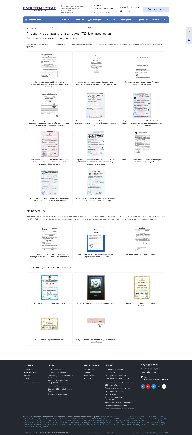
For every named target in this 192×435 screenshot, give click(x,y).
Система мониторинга (114, 369)
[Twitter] (153, 386)
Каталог (109, 365)
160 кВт (51, 419)
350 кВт (130, 419)
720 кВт (67, 421)
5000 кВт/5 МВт (94, 425)
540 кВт (37, 421)
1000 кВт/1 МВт (92, 421)
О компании (28, 369)
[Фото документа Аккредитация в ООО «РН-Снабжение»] (142, 239)
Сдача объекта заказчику (58, 394)
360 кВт (138, 419)
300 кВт (109, 419)
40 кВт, (128, 417)
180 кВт (58, 419)
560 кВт (45, 421)
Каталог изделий (36, 20)
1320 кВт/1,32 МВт (151, 421)
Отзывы (26, 379)
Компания (65, 20)
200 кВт (65, 419)
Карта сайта (136, 433)
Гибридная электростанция (116, 406)
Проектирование (54, 369)
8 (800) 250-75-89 (129, 7)
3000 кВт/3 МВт (34, 425)
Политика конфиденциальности (156, 433)
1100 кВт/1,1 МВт (107, 421)
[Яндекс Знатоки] (164, 386)
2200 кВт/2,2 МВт (132, 423)
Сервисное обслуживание (58, 372)
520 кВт (30, 421)
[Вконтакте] (143, 386)
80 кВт (160, 417)
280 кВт (102, 419)
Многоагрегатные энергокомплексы (119, 402)
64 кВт (147, 417)
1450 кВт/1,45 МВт (41, 423)
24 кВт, (110, 417)
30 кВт (115, 417)
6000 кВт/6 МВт (108, 425)
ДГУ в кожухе (110, 394)
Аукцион (109, 20)
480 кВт (160, 419)
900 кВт (82, 421)
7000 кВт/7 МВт (138, 425)
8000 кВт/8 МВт (152, 425)
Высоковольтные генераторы (117, 379)
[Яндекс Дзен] (159, 386)
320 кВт (123, 419)
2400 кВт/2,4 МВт (148, 423)
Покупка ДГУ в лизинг (56, 386)
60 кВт (141, 417)
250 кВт (87, 419)
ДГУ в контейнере (112, 385)
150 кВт (44, 419)
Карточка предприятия (32, 382)
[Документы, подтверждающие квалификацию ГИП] (142, 66)
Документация (94, 20)
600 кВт (52, 421)
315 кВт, (116, 419)
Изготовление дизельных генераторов (58, 382)
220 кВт (72, 419)
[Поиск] (165, 19)
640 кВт (60, 421)
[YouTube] (148, 386)
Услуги (79, 20)
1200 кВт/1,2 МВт (136, 421)
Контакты (156, 20)
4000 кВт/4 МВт (64, 425)
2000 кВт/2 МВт (117, 423)
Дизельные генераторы (114, 372)
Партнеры (27, 376)
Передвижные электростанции (117, 388)
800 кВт (75, 421)
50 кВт (134, 417)
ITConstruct (109, 433)
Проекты (142, 20)
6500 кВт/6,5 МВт (123, 425)
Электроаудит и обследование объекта (60, 377)
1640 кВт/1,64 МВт (87, 423)
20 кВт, (103, 417)
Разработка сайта (95, 433)
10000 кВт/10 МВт (40, 427)
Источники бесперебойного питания (120, 409)
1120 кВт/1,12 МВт (121, 421)
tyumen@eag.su (148, 372)
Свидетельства (29, 372)
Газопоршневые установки (115, 376)
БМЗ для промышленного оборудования (115, 398)
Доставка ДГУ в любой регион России (60, 390)
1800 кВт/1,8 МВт (103, 423)
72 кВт (153, 417)
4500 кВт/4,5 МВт (78, 425)
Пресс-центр (125, 20)
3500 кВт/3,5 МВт (49, 425)
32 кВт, (122, 417)
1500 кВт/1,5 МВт (56, 423)
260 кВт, (94, 419)
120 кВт (30, 419)
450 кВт (152, 419)
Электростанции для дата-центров (119, 382)
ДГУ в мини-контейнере (114, 391)
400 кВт (145, 419)
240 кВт (80, 419)
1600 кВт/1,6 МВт (72, 423)
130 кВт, (37, 419)
